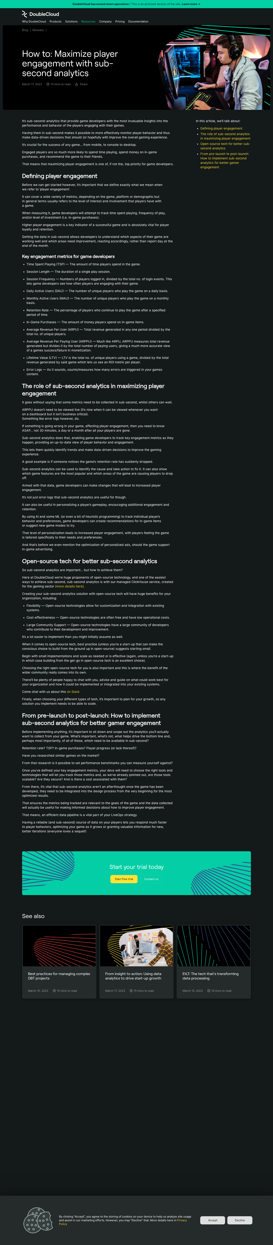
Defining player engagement (221, 128)
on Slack (73, 692)
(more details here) (69, 586)
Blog (25, 30)
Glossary (38, 30)
